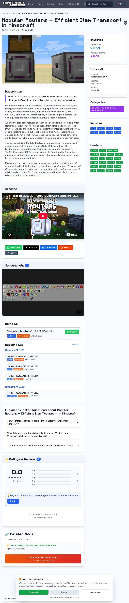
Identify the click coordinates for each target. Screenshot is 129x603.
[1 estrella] (9, 477)
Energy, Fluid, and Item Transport (104, 109)
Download (72, 332)
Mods (40, 4)
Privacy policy (73, 597)
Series (50, 4)
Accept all (33, 592)
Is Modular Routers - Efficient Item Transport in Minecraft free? (40, 445)
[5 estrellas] (20, 477)
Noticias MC (73, 4)
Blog (61, 4)
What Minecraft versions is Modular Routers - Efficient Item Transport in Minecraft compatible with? (38, 435)
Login (13, 501)
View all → (76, 344)
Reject (64, 592)
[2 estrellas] (12, 477)
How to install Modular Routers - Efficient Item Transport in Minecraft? (37, 422)
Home (30, 4)
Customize (95, 592)
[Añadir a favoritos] (125, 23)
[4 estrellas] (17, 477)
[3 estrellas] (15, 477)
